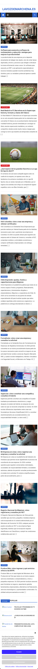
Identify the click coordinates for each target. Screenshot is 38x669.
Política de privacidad (21, 666)
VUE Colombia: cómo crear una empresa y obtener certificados (17, 223)
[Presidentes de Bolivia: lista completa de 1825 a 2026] (7, 625)
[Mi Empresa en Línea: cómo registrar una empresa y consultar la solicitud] (19, 435)
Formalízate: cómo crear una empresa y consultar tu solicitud (16, 339)
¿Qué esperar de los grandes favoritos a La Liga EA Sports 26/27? (19, 170)
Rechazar (19, 657)
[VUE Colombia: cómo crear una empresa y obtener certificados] (19, 204)
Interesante (5, 107)
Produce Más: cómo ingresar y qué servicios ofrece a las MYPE (17, 569)
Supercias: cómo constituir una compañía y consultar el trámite (17, 395)
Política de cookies (10, 666)
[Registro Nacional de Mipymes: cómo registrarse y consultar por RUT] (19, 493)
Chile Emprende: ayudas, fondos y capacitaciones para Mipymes (13, 281)
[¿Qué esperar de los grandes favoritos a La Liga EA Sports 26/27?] (19, 152)
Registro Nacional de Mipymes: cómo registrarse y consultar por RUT (15, 511)
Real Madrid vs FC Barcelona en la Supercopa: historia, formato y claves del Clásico (18, 112)
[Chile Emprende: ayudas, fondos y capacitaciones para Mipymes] (19, 263)
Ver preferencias (19, 662)
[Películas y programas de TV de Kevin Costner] (7, 607)
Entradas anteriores (6, 601)
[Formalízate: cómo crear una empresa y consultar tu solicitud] (19, 321)
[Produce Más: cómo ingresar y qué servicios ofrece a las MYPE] (19, 551)
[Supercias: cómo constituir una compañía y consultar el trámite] (19, 376)
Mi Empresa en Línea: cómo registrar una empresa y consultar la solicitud (16, 453)
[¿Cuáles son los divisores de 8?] (7, 615)
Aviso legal (30, 666)
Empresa (4, 46)
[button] (35, 633)
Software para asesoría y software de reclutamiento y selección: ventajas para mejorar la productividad (16, 52)
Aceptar (19, 652)
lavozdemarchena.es (19, 9)
